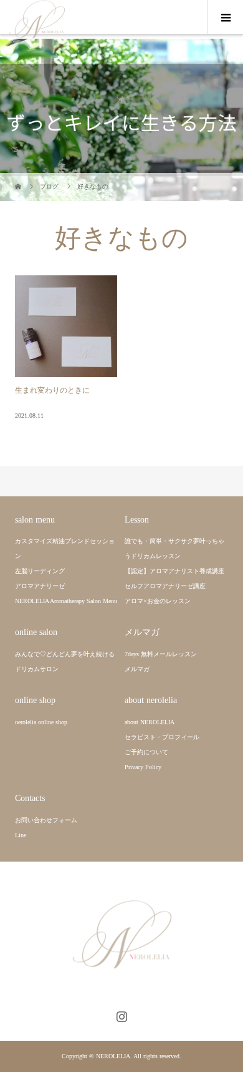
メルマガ (137, 669)
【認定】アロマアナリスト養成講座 (174, 571)
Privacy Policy (143, 767)
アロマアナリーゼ (40, 586)
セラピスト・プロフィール (162, 737)
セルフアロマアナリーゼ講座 (165, 586)
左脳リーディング (40, 571)
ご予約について (146, 752)
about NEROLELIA (149, 722)
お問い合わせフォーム (46, 820)
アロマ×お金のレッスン (158, 600)
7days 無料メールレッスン (161, 654)
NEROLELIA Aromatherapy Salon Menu (66, 600)
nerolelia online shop (41, 722)
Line (20, 835)
